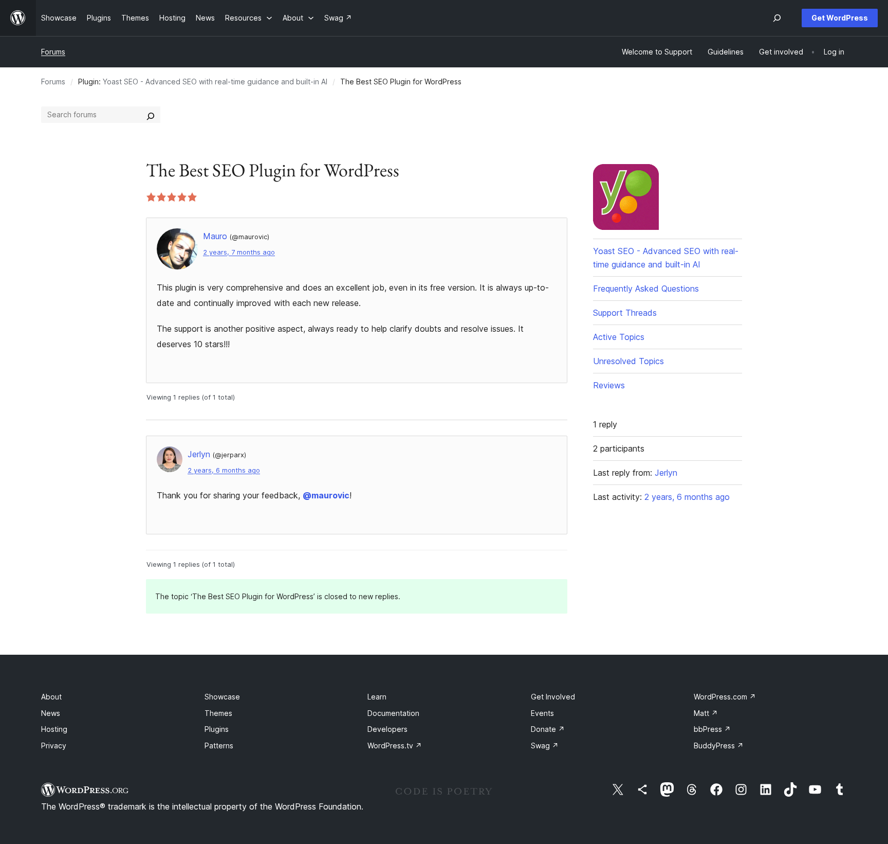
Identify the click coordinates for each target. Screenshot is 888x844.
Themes (218, 713)
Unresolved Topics (628, 361)
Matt (706, 713)
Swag (545, 745)
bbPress (712, 729)
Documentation (393, 713)
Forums (53, 51)
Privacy (53, 745)
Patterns (219, 745)
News (50, 713)
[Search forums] (150, 114)
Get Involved (553, 696)
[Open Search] (777, 18)
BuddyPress (719, 745)
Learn (376, 696)
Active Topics (618, 337)
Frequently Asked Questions (646, 288)
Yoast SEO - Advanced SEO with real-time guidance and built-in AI (215, 81)
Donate (548, 729)
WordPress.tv (394, 745)
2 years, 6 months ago (224, 470)
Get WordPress (839, 17)
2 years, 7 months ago (239, 252)
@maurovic (326, 495)
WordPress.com (725, 696)
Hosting (54, 729)
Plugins (217, 729)
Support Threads (625, 313)
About (51, 696)
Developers (387, 729)
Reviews (609, 385)
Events (542, 713)
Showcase (222, 696)
